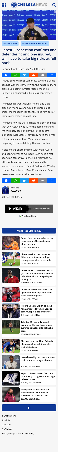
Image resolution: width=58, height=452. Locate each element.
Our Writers (7, 429)
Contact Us (6, 424)
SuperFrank (11, 69)
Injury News (10, 44)
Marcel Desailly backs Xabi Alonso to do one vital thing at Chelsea (38, 359)
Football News (40, 209)
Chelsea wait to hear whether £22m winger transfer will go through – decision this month (36, 257)
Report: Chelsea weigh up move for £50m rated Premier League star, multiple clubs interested (36, 308)
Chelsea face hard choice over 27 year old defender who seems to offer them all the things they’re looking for (37, 275)
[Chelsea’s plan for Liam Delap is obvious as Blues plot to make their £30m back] (11, 346)
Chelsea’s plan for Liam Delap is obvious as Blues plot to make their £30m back (37, 344)
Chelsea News (10, 416)
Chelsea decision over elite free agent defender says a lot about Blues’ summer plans (36, 292)
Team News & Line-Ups (35, 44)
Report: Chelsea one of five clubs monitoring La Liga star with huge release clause (38, 376)
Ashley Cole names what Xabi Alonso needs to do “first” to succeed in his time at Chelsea (35, 392)
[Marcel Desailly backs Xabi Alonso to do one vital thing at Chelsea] (11, 362)
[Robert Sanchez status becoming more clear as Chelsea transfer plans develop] (11, 243)
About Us (6, 420)
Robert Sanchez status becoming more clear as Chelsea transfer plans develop (37, 241)
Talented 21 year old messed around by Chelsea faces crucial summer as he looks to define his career (37, 326)
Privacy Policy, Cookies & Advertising (18, 433)
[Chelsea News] (29, 218)
